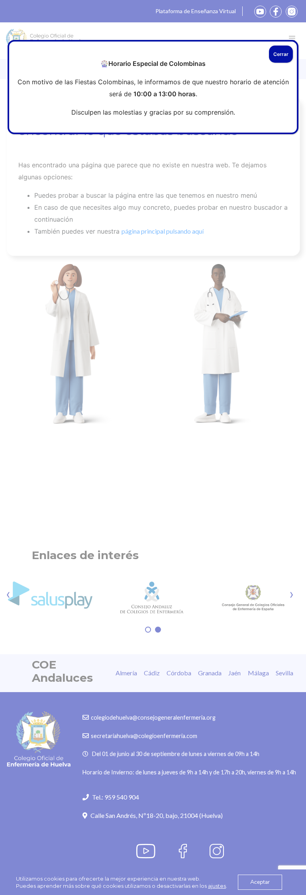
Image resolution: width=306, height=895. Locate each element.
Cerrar (280, 54)
